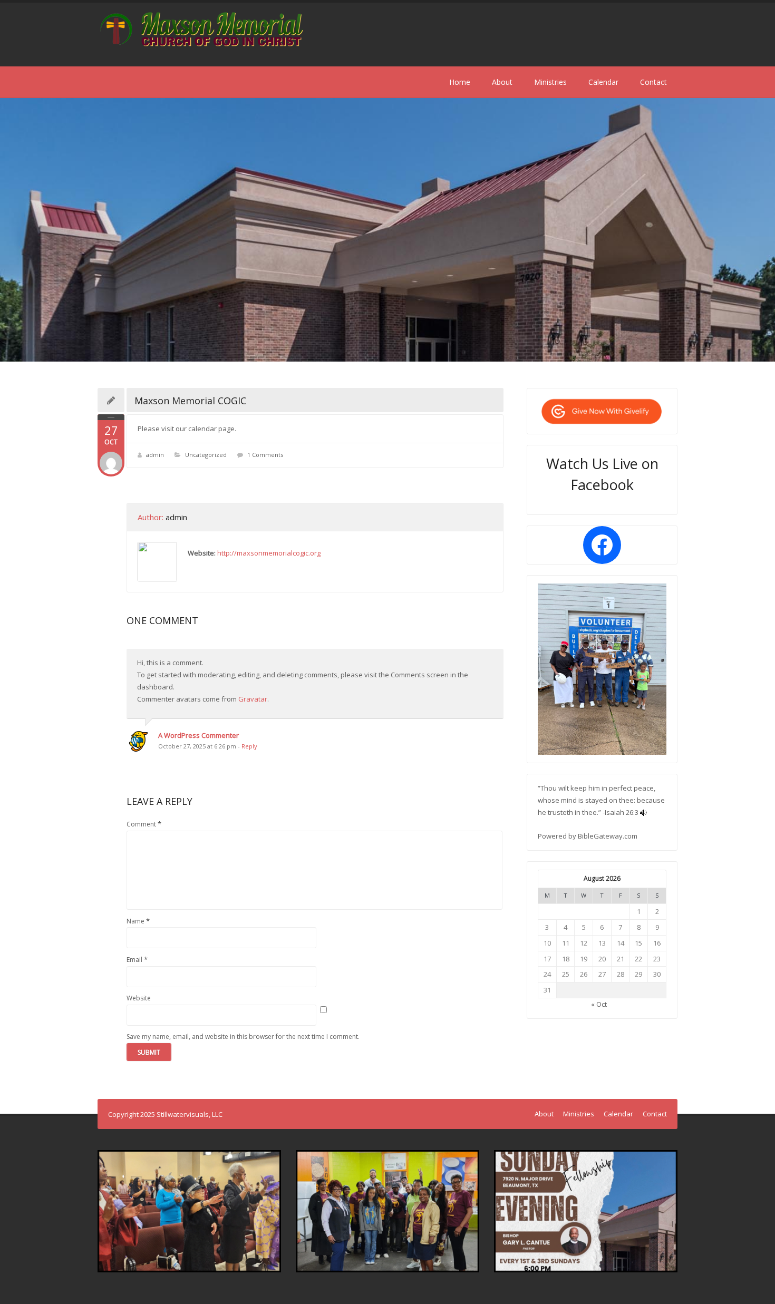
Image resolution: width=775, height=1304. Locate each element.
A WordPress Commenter (198, 735)
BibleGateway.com (607, 836)
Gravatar (252, 699)
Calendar (603, 82)
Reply (249, 746)
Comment (144, 824)
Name (138, 921)
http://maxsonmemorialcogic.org (269, 553)
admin (155, 455)
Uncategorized (206, 455)
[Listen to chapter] (643, 812)
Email (137, 959)
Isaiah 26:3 (621, 812)
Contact (653, 82)
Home (459, 82)
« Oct (599, 1004)
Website (139, 998)
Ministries (550, 82)
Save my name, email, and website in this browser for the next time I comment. (243, 1036)
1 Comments (265, 455)
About (502, 82)
